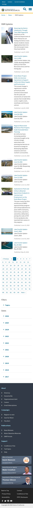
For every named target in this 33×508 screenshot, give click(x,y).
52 (18, 279)
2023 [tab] (7, 336)
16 (3, 265)
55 (29, 279)
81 (7, 292)
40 (3, 275)
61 (22, 282)
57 (7, 282)
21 (22, 265)
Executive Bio (8, 396)
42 (10, 275)
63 (29, 282)
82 (10, 292)
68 (18, 286)
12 (17, 262)
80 (3, 292)
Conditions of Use (9, 446)
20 (18, 265)
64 (3, 286)
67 (14, 286)
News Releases (8, 430)
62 (25, 282)
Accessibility (6, 497)
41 (7, 275)
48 (3, 279)
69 (22, 286)
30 (25, 269)
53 (22, 279)
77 (22, 289)
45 (22, 275)
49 (7, 279)
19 (14, 265)
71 (29, 286)
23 (29, 265)
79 (29, 289)
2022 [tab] (7, 343)
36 (18, 272)
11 (13, 262)
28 (18, 269)
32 (3, 272)
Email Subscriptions (10, 405)
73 (7, 289)
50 (10, 279)
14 (24, 262)
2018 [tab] (7, 370)
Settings (4, 4)
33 (7, 272)
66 (10, 286)
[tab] (16, 305)
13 (20, 262)
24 (3, 269)
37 (22, 272)
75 (14, 289)
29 (22, 269)
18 (10, 265)
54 (25, 279)
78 (25, 289)
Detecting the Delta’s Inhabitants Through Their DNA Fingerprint (21, 30)
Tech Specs (7, 449)
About (3, 2)
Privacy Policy (6, 494)
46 (25, 275)
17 (7, 265)
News (10, 15)
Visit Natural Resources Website (9, 472)
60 (18, 282)
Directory (7, 393)
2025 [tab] (7, 323)
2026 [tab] (7, 316)
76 (18, 289)
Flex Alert (7, 421)
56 (3, 282)
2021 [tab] (7, 350)
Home (3, 15)
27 (14, 269)
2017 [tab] (7, 377)
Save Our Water (9, 418)
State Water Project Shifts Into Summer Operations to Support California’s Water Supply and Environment (22, 80)
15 (28, 262)
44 (18, 275)
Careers (6, 402)
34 (10, 272)
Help (5, 452)
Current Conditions (20, 2)
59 (14, 282)
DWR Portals (8, 436)
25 (7, 269)
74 (10, 289)
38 (25, 272)
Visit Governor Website (7, 462)
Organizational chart (10, 399)
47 (29, 275)
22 (25, 265)
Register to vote (9, 415)
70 (25, 286)
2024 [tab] (7, 330)
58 (10, 282)
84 (18, 292)
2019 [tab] (7, 363)
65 (7, 286)
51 (14, 279)
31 (29, 269)
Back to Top (5, 490)
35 (14, 272)
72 (3, 289)
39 (29, 272)
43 (14, 275)
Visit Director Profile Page (8, 482)
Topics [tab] (7, 305)
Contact (10, 2)
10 (9, 262)
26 (10, 269)
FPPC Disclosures (22, 497)
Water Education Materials (12, 433)
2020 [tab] (7, 356)
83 (14, 292)
